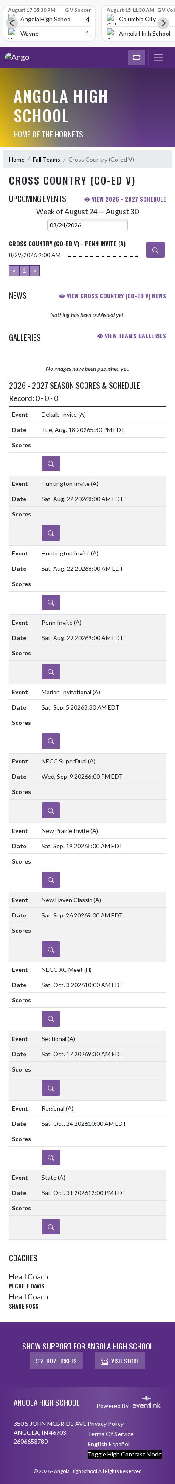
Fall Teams (46, 159)
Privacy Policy (106, 1423)
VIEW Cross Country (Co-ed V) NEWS (115, 295)
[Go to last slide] (12, 23)
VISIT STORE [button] (125, 1360)
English (97, 1444)
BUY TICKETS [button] (61, 1360)
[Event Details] (155, 250)
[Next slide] (163, 23)
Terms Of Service (111, 1433)
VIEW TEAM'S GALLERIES (134, 335)
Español (119, 1444)
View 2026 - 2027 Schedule (128, 198)
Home (17, 159)
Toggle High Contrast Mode (125, 1454)
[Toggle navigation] (158, 58)
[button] (136, 58)
